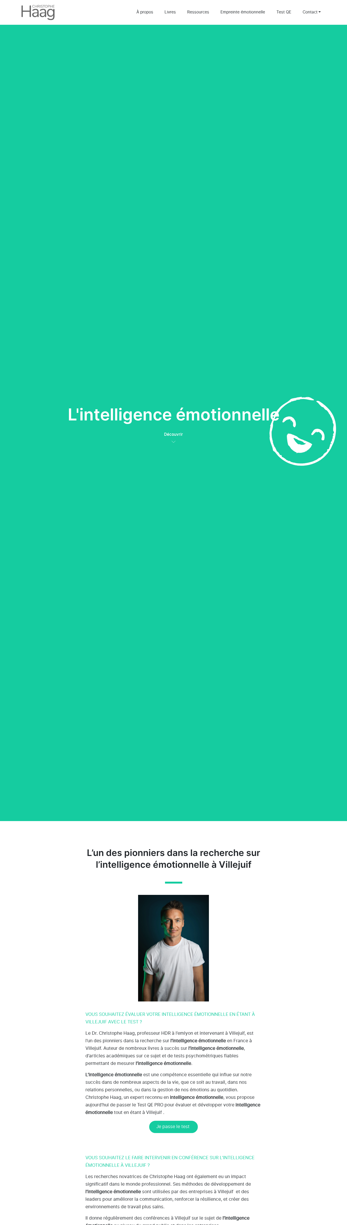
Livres (170, 12)
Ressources (198, 12)
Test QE (283, 12)
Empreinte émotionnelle (242, 12)
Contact (310, 12)
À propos (144, 12)
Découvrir (173, 434)
